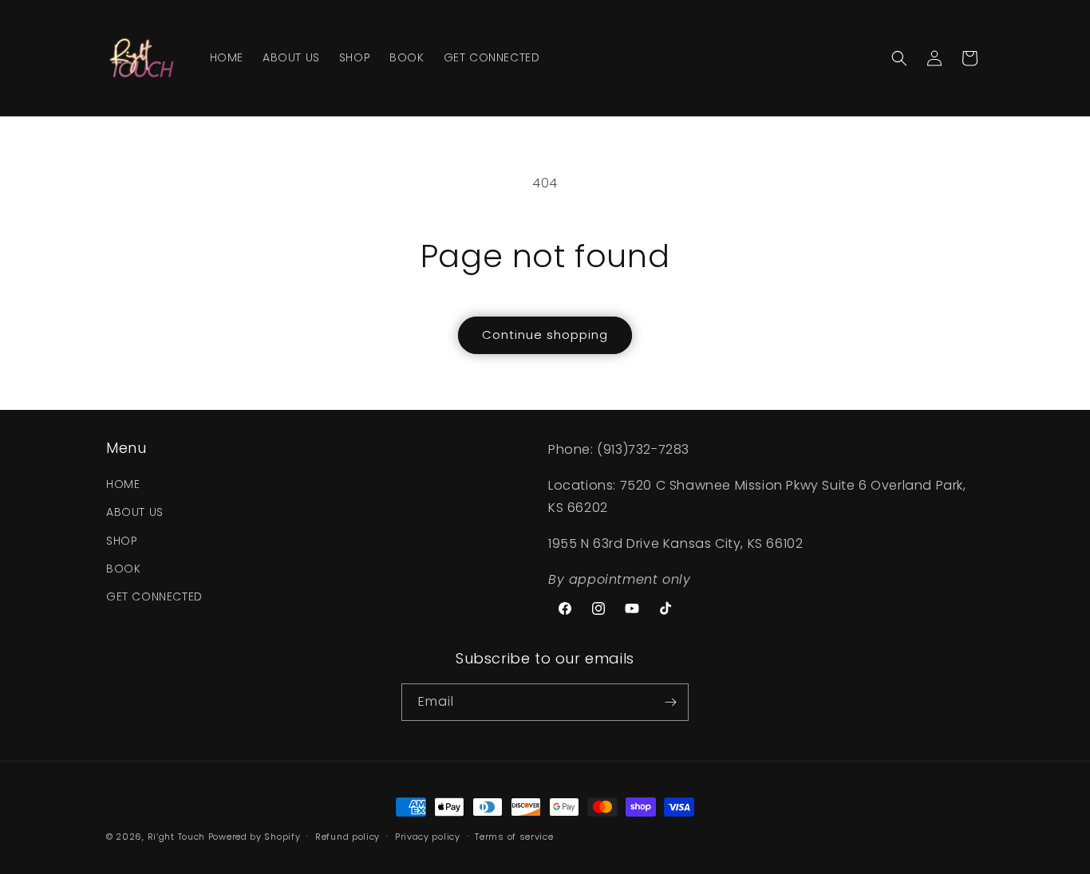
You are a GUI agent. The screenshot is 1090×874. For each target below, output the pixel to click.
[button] (899, 58)
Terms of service (514, 836)
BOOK (123, 569)
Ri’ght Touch (176, 836)
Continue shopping (545, 334)
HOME (123, 484)
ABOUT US (135, 512)
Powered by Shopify (254, 836)
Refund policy (347, 836)
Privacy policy (427, 836)
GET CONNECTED (154, 596)
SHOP (121, 541)
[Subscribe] (670, 702)
